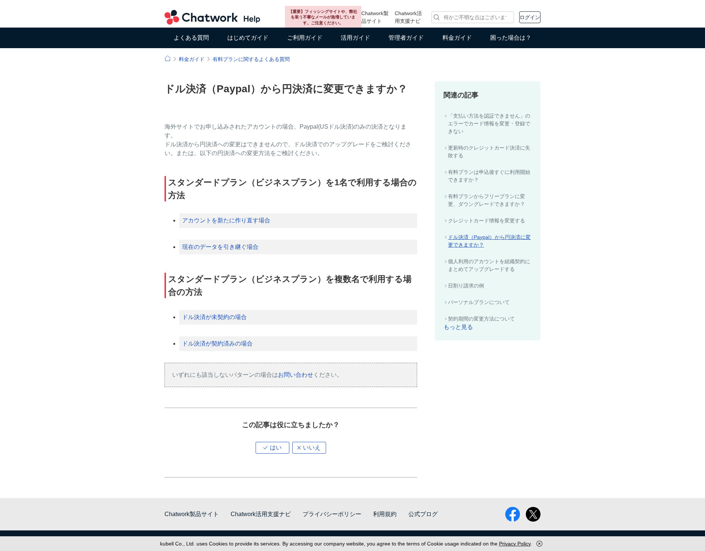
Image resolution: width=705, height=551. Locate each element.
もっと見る (458, 327)
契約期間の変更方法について (481, 319)
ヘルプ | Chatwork (167, 58)
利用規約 (385, 514)
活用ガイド (355, 38)
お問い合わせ (295, 375)
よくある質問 (191, 38)
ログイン (530, 17)
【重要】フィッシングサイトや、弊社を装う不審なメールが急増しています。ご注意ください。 (323, 17)
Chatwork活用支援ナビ (408, 17)
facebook (512, 514)
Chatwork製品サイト (374, 17)
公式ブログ (423, 514)
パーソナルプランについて (479, 302)
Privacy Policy (515, 544)
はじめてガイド (247, 38)
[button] (272, 448)
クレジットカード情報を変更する (486, 220)
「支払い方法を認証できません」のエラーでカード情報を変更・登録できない (489, 123)
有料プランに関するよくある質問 (251, 59)
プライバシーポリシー (332, 514)
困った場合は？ (510, 38)
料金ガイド (457, 38)
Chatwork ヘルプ (212, 17)
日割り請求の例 (466, 286)
